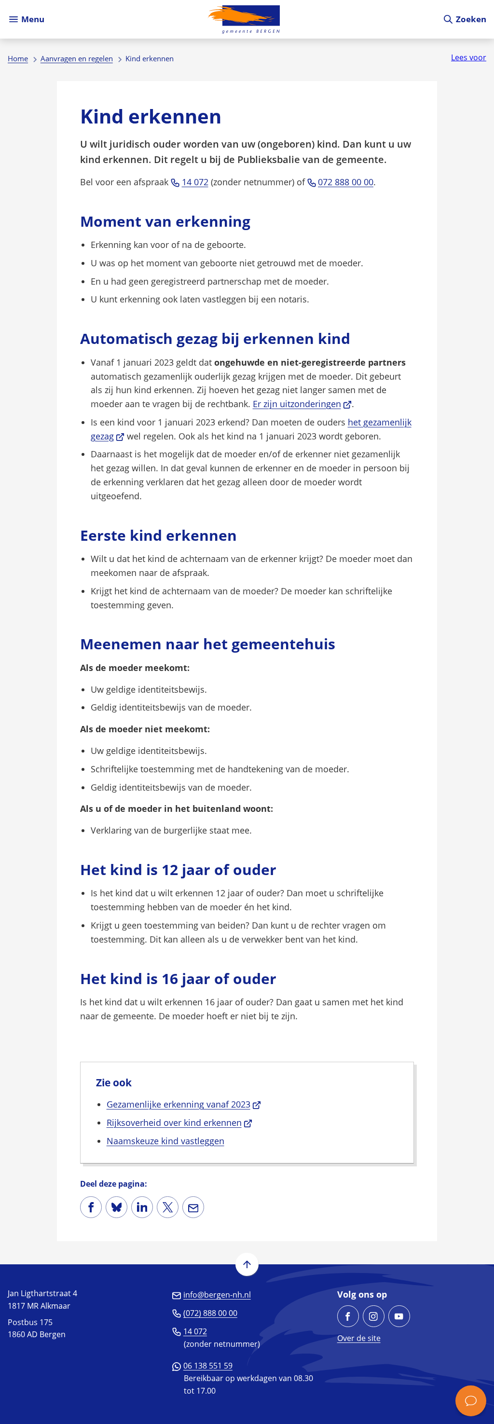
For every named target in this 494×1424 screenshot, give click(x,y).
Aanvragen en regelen (77, 58)
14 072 (195, 182)
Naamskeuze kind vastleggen (165, 1141)
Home (18, 58)
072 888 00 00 (345, 182)
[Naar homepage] (243, 19)
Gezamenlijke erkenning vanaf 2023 (184, 1104)
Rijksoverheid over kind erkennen (180, 1122)
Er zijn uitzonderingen (302, 404)
